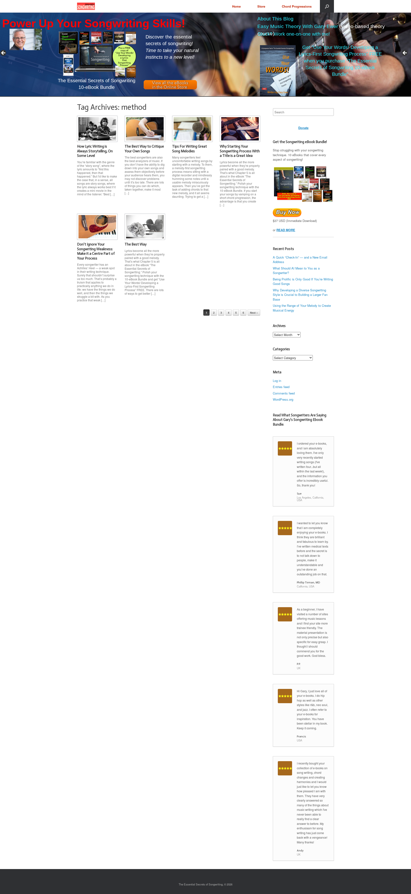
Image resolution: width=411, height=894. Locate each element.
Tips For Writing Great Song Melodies (189, 148)
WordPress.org (283, 399)
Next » (254, 312)
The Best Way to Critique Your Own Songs (144, 148)
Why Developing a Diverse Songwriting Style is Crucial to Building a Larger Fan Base (300, 295)
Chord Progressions (297, 6)
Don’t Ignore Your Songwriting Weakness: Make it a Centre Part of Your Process (96, 251)
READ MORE (285, 230)
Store (261, 6)
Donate (303, 127)
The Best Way (136, 244)
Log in (277, 380)
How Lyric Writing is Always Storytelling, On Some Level (95, 151)
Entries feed (281, 387)
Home (236, 6)
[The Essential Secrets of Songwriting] (86, 6)
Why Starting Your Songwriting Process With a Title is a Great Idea (240, 151)
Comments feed (284, 393)
